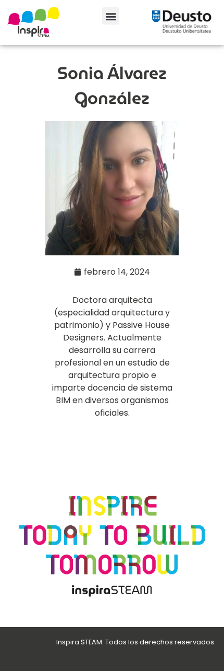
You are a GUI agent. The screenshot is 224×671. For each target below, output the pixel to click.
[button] (110, 16)
